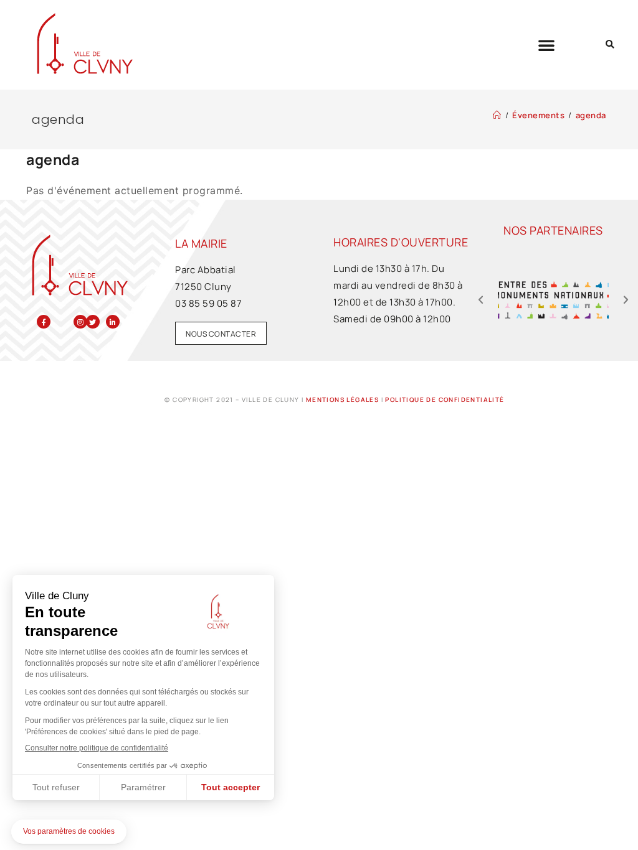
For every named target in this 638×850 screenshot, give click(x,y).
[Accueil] (497, 115)
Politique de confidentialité (444, 399)
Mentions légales (342, 399)
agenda (591, 115)
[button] (546, 45)
